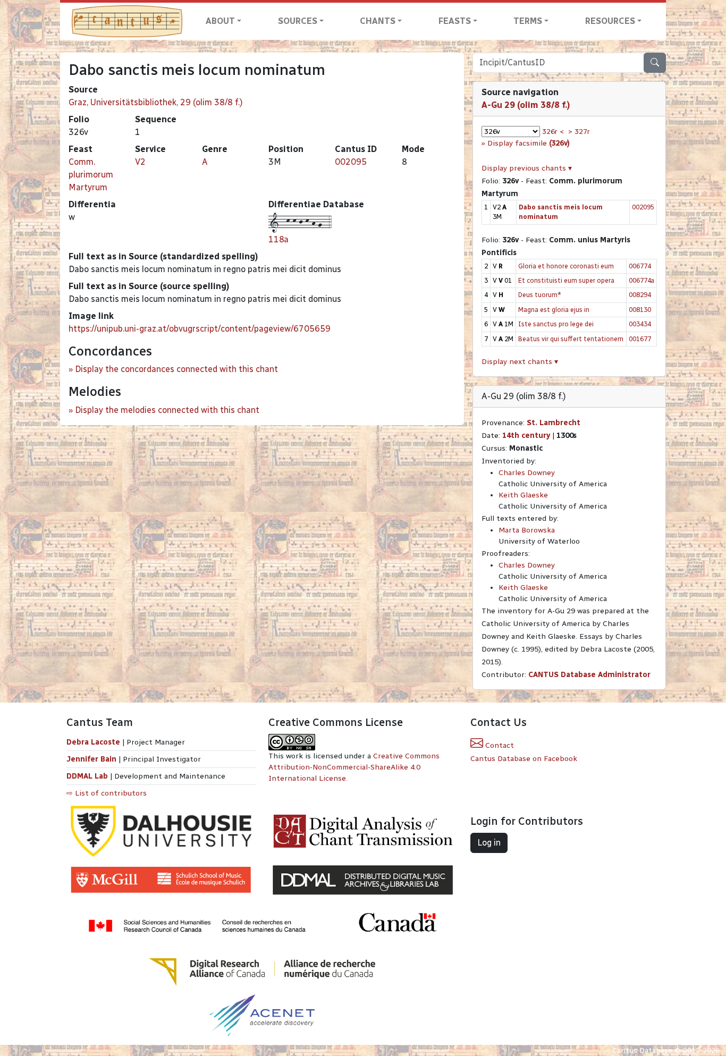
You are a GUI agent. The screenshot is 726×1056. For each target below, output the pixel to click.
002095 (351, 162)
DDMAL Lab (87, 776)
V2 (140, 162)
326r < (553, 131)
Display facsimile (528, 143)
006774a (641, 280)
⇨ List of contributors (106, 793)
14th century (526, 435)
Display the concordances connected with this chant (176, 369)
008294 (640, 295)
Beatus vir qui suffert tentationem (570, 339)
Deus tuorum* (539, 295)
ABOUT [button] (220, 21)
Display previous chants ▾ (527, 168)
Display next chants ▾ (520, 361)
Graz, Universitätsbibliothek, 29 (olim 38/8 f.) (156, 102)
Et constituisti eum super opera (566, 280)
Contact (498, 745)
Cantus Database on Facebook (523, 758)
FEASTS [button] (454, 21)
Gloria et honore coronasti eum (566, 266)
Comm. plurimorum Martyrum (91, 174)
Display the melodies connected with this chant (167, 410)
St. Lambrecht (553, 422)
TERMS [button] (527, 21)
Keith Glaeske (523, 495)
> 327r (579, 131)
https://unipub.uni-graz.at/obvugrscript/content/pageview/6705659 (200, 329)
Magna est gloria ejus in (553, 310)
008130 (640, 310)
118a (278, 239)
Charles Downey (527, 472)
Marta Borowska (527, 530)
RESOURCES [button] (610, 21)
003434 (640, 324)
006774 (640, 266)
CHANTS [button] (377, 21)
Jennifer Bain (92, 759)
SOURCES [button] (297, 21)
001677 (640, 339)
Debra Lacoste (93, 742)
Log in (489, 843)
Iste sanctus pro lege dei (556, 324)
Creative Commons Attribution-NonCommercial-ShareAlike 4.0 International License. (354, 767)
